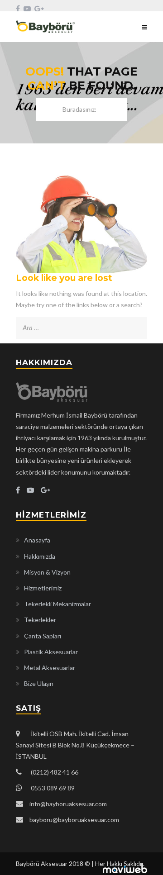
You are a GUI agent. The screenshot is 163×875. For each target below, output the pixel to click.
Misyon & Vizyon (47, 572)
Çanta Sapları (42, 636)
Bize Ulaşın (38, 683)
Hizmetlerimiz (43, 588)
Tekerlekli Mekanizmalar (57, 604)
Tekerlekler (40, 619)
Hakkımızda (39, 556)
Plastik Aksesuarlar (51, 652)
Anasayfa (37, 540)
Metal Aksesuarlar (49, 667)
